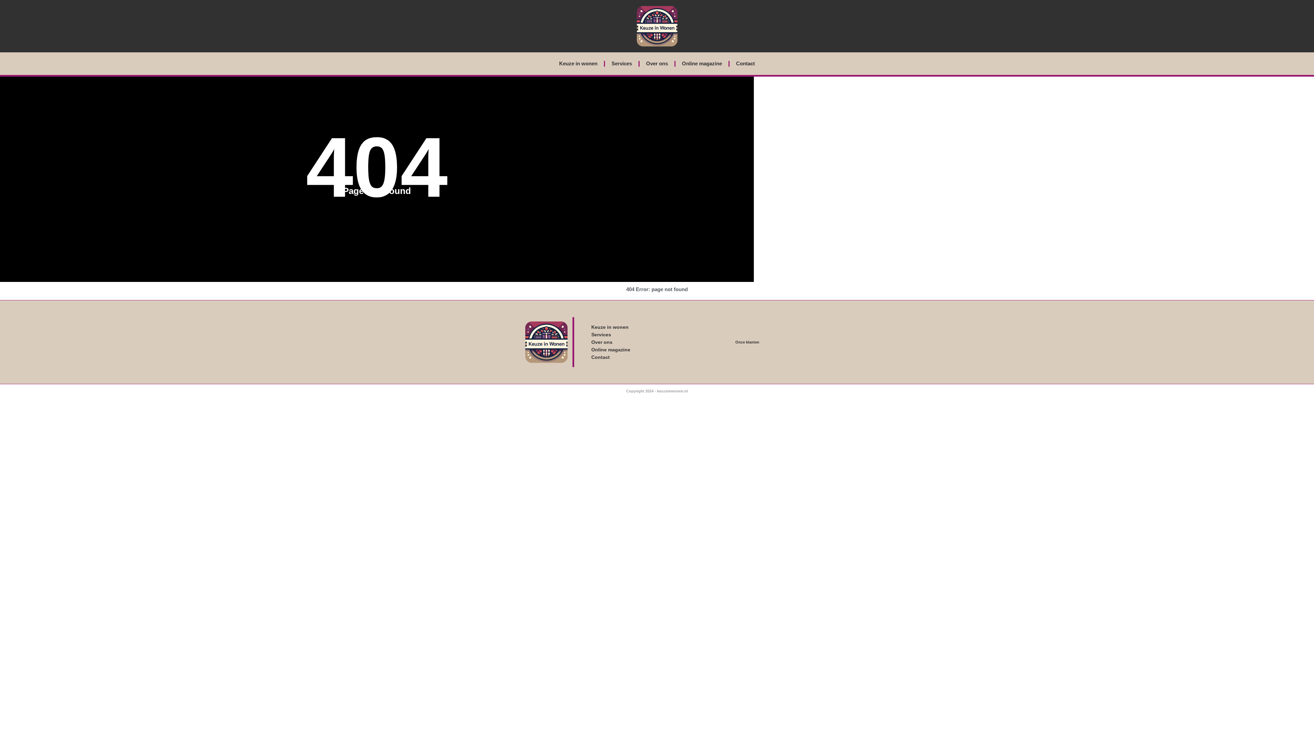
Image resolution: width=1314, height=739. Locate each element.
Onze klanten (747, 342)
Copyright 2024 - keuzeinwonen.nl (657, 391)
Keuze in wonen (578, 63)
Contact (745, 63)
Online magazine (702, 63)
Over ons (657, 63)
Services (621, 63)
